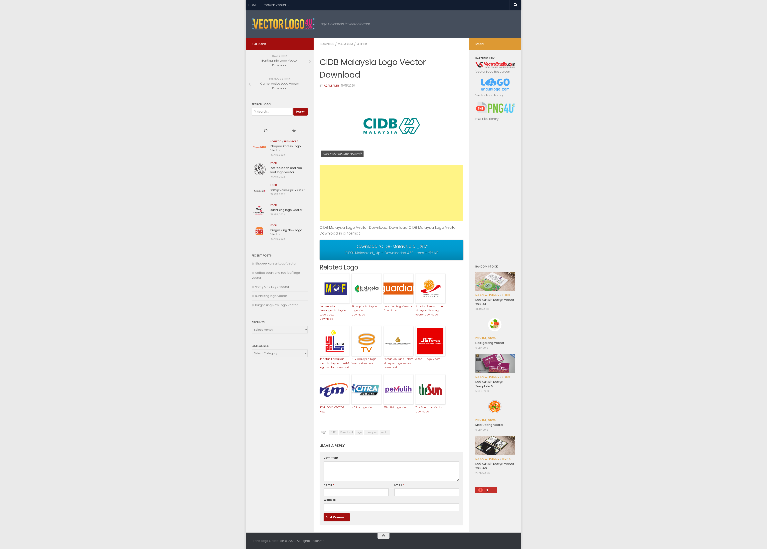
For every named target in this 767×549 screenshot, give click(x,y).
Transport (291, 141)
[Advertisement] (391, 193)
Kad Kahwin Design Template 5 (489, 383)
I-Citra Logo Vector (364, 407)
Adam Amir (331, 86)
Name (329, 485)
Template (507, 459)
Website (330, 500)
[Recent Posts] (266, 131)
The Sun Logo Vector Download (429, 409)
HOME (252, 5)
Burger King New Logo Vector (276, 305)
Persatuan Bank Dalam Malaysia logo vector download (398, 363)
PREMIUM (494, 295)
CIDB (334, 432)
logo (359, 432)
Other (362, 44)
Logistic (275, 141)
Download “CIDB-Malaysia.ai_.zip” (391, 249)
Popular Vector (274, 5)
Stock (506, 295)
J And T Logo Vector (428, 359)
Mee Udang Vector (489, 425)
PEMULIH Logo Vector (397, 407)
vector (384, 432)
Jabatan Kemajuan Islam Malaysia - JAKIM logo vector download (334, 363)
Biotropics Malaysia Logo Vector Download (364, 310)
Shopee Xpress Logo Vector (275, 263)
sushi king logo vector (286, 210)
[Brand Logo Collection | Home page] (283, 24)
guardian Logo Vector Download (398, 308)
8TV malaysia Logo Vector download (364, 361)
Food (273, 163)
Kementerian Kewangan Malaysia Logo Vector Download (333, 312)
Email (399, 485)
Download (346, 432)
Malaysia (345, 44)
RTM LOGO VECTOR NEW (332, 409)
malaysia (371, 432)
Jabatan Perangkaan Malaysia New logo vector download (429, 310)
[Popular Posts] (294, 131)
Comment (331, 458)
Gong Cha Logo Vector (287, 190)
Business (327, 44)
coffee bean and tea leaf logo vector (286, 170)
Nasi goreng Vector (489, 343)
